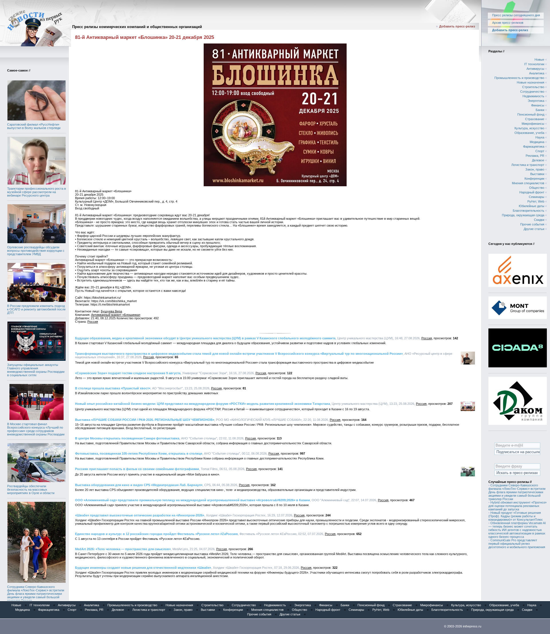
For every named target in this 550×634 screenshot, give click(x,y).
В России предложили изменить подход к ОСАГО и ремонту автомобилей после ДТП (36, 309)
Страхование (534, 119)
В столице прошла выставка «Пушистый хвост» (112, 388)
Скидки (539, 219)
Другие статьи (534, 229)
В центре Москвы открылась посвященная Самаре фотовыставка (127, 438)
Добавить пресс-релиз (457, 26)
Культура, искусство (529, 128)
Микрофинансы (533, 123)
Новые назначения (530, 82)
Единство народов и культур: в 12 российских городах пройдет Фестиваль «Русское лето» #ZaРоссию (156, 534)
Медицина (537, 142)
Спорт (539, 151)
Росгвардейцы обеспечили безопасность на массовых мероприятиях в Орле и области (30, 489)
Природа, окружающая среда (523, 215)
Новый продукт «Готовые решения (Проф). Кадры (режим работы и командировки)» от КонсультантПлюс (515, 516)
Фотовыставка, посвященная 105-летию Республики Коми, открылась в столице (138, 453)
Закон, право (534, 169)
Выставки (537, 174)
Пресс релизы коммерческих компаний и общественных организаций (137, 27)
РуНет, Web (535, 201)
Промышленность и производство (519, 78)
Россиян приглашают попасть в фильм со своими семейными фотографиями (137, 469)
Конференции (534, 178)
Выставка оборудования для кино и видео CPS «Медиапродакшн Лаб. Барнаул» (139, 485)
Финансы (537, 105)
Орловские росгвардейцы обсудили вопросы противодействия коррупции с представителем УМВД (35, 250)
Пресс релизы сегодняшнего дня (516, 15)
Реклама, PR (535, 155)
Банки (540, 110)
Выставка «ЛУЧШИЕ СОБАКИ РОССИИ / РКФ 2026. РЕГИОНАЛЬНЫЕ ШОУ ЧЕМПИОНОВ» (144, 419)
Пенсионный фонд (530, 114)
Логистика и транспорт (527, 165)
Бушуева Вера (111, 311)
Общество (536, 187)
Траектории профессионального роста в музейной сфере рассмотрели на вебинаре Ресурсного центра (36, 192)
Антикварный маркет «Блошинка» (115, 314)
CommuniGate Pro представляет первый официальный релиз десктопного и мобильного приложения (516, 543)
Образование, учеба (529, 132)
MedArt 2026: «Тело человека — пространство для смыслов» (123, 549)
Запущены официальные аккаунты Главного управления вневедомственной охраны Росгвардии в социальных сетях (35, 370)
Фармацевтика (533, 146)
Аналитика (536, 73)
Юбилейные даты (531, 206)
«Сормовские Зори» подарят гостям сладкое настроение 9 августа (127, 373)
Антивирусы (535, 68)
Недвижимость (533, 96)
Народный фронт (531, 192)
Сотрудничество (532, 91)
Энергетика (536, 100)
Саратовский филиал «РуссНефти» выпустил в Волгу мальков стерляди (33, 126)
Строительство (533, 87)
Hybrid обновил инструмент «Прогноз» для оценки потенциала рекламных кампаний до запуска (517, 506)
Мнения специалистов (528, 183)
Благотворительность (528, 210)
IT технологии (534, 64)
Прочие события (532, 224)
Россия (92, 321)
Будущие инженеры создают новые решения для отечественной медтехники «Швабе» (143, 567)
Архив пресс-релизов (507, 22)
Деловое (538, 160)
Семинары (536, 197)
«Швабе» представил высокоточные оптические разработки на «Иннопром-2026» (139, 515)
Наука (539, 137)
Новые (539, 59)
